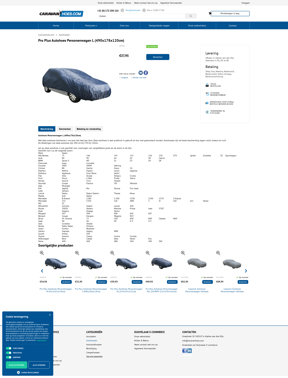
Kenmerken (65, 128)
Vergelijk (124, 77)
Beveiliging (91, 348)
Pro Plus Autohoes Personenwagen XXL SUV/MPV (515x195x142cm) (162, 290)
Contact (233, 25)
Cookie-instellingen (30, 372)
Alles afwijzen (39, 365)
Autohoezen (91, 340)
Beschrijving (46, 128)
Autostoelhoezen (94, 344)
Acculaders (91, 336)
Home (56, 25)
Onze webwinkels (106, 3)
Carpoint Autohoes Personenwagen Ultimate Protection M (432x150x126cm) (197, 290)
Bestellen (158, 57)
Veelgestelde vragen (159, 25)
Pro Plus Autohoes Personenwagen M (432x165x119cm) (56, 290)
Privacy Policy (44, 368)
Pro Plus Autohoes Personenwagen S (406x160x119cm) (91, 290)
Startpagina (43, 336)
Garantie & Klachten (47, 356)
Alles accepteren (16, 365)
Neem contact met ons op (146, 3)
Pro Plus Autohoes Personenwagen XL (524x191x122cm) (126, 290)
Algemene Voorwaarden (171, 3)
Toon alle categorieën (94, 356)
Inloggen (246, 3)
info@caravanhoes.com (193, 341)
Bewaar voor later (140, 77)
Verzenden (43, 348)
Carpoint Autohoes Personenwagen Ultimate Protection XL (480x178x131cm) (232, 290)
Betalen (41, 344)
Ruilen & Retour (124, 3)
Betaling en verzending (89, 128)
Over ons (124, 25)
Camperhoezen (93, 352)
